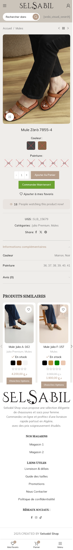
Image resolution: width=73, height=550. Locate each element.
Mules (19, 28)
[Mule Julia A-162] (19, 323)
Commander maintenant (36, 184)
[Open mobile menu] (4, 5)
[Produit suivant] (68, 28)
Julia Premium (41, 225)
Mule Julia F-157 (53, 347)
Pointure (36, 155)
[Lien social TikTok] (40, 517)
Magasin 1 (36, 444)
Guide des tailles (36, 476)
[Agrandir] (10, 117)
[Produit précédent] (59, 28)
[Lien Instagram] (36, 517)
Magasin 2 (36, 452)
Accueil (7, 28)
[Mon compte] (68, 5)
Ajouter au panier (45, 174)
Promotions (37, 484)
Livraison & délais (37, 469)
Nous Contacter (36, 491)
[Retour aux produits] (63, 28)
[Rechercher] (36, 17)
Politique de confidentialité (36, 499)
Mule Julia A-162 (19, 347)
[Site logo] (36, 5)
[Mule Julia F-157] (53, 323)
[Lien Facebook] (36, 232)
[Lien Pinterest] (45, 232)
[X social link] (40, 232)
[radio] (31, 145)
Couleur (36, 138)
